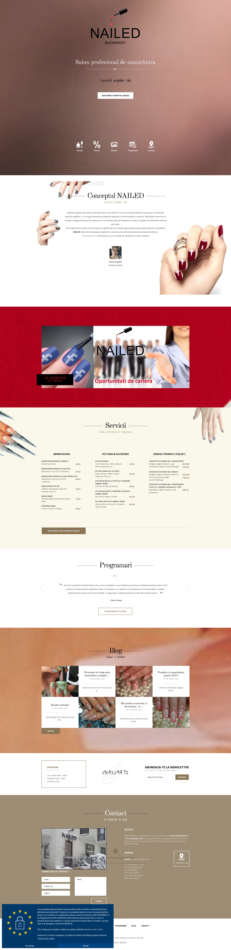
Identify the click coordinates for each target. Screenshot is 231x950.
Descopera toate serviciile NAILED (64, 531)
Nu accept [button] (30, 946)
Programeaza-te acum (115, 611)
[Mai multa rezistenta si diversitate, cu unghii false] (171, 712)
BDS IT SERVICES (120, 942)
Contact (145, 926)
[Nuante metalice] (97, 712)
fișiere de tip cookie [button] (46, 938)
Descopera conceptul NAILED (115, 95)
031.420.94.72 (115, 772)
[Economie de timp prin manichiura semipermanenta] (60, 681)
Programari (120, 926)
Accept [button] (86, 946)
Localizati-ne (181, 863)
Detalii (51, 731)
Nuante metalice (60, 705)
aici (83, 216)
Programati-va (88, 235)
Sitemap (140, 938)
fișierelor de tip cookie (93, 929)
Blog (134, 926)
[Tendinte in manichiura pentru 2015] (134, 681)
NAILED (115, 26)
